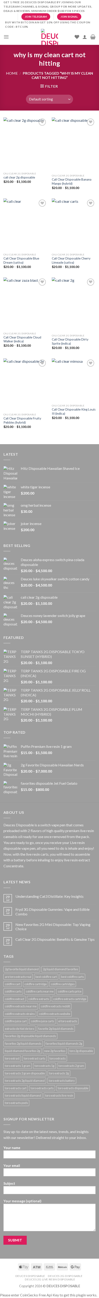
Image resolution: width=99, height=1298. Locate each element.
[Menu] (6, 36)
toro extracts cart (15, 1088)
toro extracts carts (42, 1088)
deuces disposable (30, 1276)
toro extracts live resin (59, 1095)
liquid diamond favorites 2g (22, 1051)
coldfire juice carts (42, 1021)
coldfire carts (13, 991)
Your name (11, 1148)
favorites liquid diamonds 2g (64, 1043)
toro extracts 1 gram (17, 1066)
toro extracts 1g (44, 1066)
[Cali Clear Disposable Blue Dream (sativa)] (25, 224)
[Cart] (93, 37)
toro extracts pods (16, 1103)
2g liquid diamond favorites (60, 969)
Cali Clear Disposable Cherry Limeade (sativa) (71, 260)
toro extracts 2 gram (71, 1066)
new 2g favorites (54, 1051)
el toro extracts (67, 1021)
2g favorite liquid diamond (22, 969)
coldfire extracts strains (20, 1014)
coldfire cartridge (35, 984)
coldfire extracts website (54, 1014)
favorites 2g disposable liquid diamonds (30, 1036)
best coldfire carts (72, 977)
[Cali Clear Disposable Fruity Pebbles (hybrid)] (25, 384)
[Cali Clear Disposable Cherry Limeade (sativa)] (74, 224)
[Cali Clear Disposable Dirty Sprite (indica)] (74, 304)
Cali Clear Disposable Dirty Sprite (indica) (70, 341)
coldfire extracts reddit (55, 1006)
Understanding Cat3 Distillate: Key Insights (49, 896)
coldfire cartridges (63, 984)
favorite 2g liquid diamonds (55, 1028)
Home (12, 73)
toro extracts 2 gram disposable (25, 1073)
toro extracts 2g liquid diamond (25, 1080)
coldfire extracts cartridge (69, 999)
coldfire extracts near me (21, 1006)
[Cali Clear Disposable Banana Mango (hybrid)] (74, 144)
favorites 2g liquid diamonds (23, 1043)
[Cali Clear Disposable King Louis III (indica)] (74, 380)
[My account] (84, 37)
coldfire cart (12, 984)
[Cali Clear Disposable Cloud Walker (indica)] (25, 303)
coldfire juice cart (16, 1021)
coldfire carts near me (40, 991)
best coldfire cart (46, 977)
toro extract (12, 1058)
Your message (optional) (22, 1201)
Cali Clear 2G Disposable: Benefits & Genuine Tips (55, 939)
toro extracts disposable (73, 1088)
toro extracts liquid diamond (23, 1095)
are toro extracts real (18, 977)
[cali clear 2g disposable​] (25, 143)
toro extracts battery (62, 1080)
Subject (9, 1183)
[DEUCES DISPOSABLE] (49, 37)
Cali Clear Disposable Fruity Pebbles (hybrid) (22, 420)
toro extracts (58, 1058)
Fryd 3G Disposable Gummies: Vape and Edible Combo (52, 911)
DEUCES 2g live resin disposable (50, 1279)
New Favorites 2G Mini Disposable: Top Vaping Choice (52, 926)
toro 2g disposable (81, 1051)
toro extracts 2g (59, 1073)
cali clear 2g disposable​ (19, 177)
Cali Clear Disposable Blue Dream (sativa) (21, 260)
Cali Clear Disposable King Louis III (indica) (74, 411)
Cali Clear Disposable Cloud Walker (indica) (22, 339)
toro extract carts (34, 1058)
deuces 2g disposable (65, 1276)
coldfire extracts (38, 999)
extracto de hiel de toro (19, 1028)
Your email (11, 1166)
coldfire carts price (70, 991)
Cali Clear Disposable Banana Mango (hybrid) (71, 181)
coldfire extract (14, 999)
